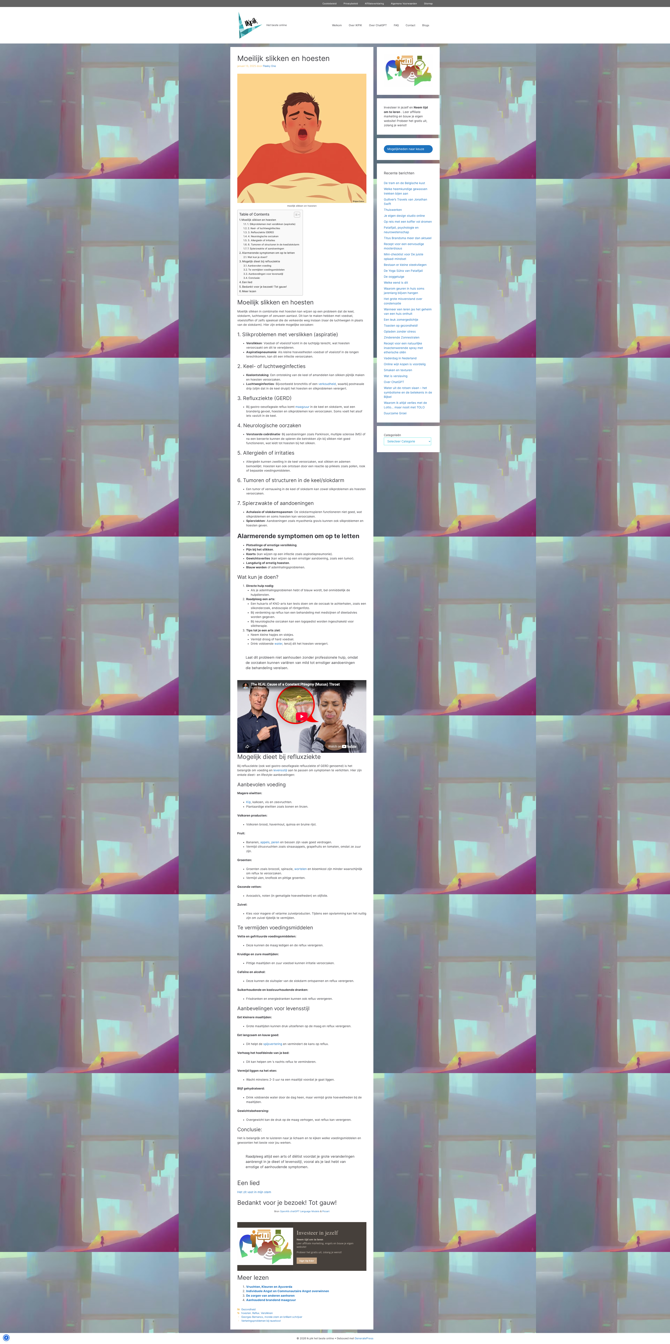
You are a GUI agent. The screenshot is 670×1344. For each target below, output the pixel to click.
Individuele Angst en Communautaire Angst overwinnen (287, 1291)
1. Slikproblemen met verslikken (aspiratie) (271, 224)
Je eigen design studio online (404, 215)
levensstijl (280, 770)
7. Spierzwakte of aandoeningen (265, 248)
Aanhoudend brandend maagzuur (271, 1300)
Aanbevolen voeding (259, 265)
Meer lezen (249, 291)
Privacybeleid (351, 3)
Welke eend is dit (396, 282)
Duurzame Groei (395, 413)
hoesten (246, 1313)
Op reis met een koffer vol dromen (408, 221)
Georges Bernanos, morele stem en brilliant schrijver (271, 1316)
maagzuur (302, 407)
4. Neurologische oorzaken (263, 236)
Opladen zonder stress (400, 331)
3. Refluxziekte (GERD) (261, 232)
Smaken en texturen (398, 370)
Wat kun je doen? (257, 257)
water (278, 643)
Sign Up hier (306, 1260)
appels (265, 842)
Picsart (326, 1211)
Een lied (247, 282)
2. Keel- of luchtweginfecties (264, 228)
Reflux (255, 1313)
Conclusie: (254, 277)
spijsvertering (272, 1044)
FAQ (396, 25)
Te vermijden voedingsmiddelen (266, 269)
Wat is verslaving (395, 376)
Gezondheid (248, 1309)
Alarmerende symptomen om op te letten (268, 252)
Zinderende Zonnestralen (401, 337)
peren (275, 842)
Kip (248, 802)
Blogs (425, 25)
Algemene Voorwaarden (404, 3)
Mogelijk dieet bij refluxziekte (261, 261)
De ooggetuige (394, 276)
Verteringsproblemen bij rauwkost (261, 1320)
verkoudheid (327, 384)
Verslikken (267, 1313)
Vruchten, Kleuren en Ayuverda (269, 1286)
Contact (410, 25)
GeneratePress (364, 1338)
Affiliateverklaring (374, 3)
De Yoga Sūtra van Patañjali (403, 270)
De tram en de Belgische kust (404, 183)
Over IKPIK (355, 25)
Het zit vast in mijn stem (254, 1192)
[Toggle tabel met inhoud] (295, 215)
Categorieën (392, 435)
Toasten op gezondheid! (401, 325)
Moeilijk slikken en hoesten (258, 219)
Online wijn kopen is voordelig (405, 364)
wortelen (300, 869)
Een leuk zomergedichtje (401, 319)
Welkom (337, 25)
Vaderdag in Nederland (400, 358)
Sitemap (428, 3)
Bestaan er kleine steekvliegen (405, 265)
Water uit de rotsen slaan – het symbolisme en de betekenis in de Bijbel (408, 392)
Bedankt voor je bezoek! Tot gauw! (264, 286)
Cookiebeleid (329, 3)
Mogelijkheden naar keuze (405, 149)
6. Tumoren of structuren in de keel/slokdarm (273, 244)
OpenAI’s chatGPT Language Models (300, 1211)
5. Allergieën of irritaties (261, 240)
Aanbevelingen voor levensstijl (265, 273)
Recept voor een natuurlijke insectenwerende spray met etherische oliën (403, 348)
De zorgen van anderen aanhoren (270, 1295)
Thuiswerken (393, 210)
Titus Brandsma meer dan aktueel (407, 238)
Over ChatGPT (378, 25)
